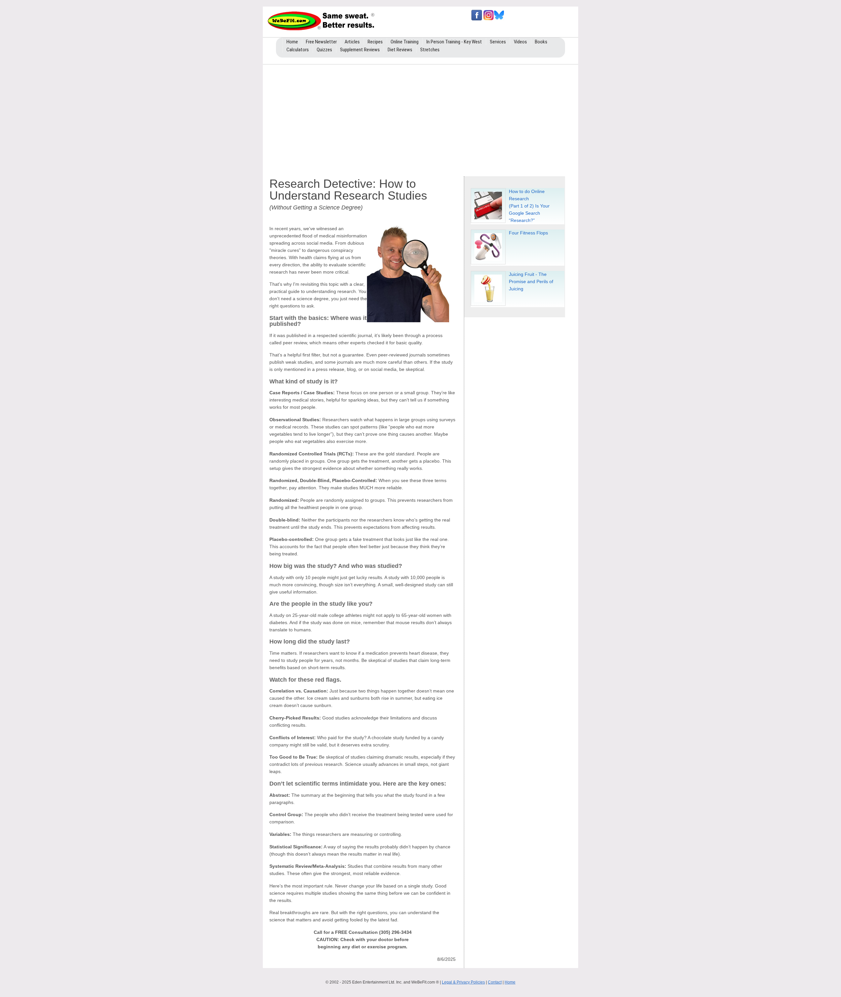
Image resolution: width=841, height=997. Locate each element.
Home (510, 982)
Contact (495, 982)
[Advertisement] (420, 119)
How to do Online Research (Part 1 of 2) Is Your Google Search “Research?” (529, 206)
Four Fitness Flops (528, 232)
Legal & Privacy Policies (463, 982)
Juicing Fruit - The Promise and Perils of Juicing (531, 281)
